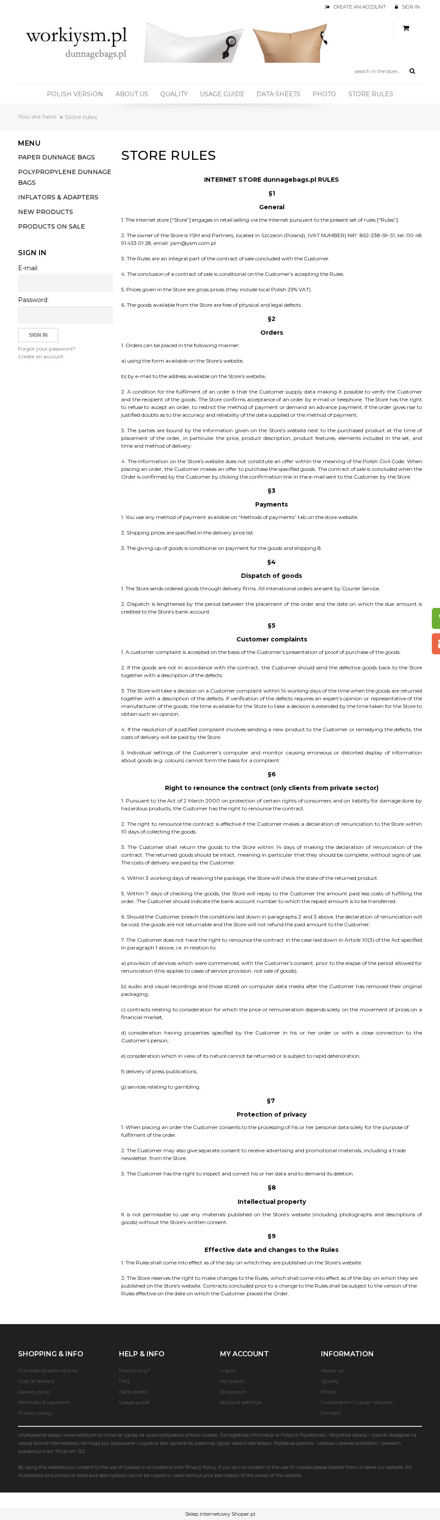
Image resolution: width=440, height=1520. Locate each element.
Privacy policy (35, 1413)
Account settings (240, 1402)
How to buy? (134, 1370)
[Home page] (179, 40)
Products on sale (51, 226)
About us (332, 1370)
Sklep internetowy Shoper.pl (220, 1514)
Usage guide (134, 1402)
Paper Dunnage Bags (56, 157)
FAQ (124, 1381)
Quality (330, 1381)
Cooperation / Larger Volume (356, 1402)
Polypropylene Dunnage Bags (64, 177)
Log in (227, 1370)
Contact (331, 1413)
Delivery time (34, 1392)
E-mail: (28, 268)
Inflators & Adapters (58, 197)
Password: (33, 300)
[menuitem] (75, 94)
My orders (232, 1381)
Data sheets (133, 1392)
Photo (328, 1392)
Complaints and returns (47, 1370)
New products (45, 212)
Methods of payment (44, 1402)
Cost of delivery (36, 1381)
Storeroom (233, 1392)
